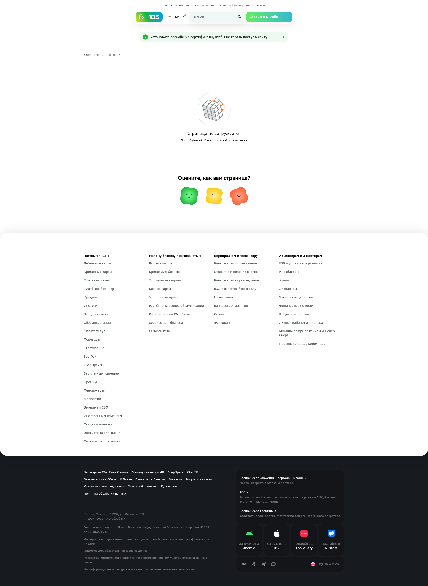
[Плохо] (238, 195)
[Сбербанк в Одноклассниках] (253, 564)
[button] (260, 6)
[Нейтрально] (214, 195)
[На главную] (149, 17)
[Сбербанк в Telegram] (263, 564)
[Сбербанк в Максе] (273, 564)
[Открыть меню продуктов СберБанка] (287, 17)
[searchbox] (217, 17)
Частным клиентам (176, 5)
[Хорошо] (189, 195)
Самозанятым (204, 5)
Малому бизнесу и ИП (235, 5)
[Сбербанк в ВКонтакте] (244, 564)
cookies (33, 572)
